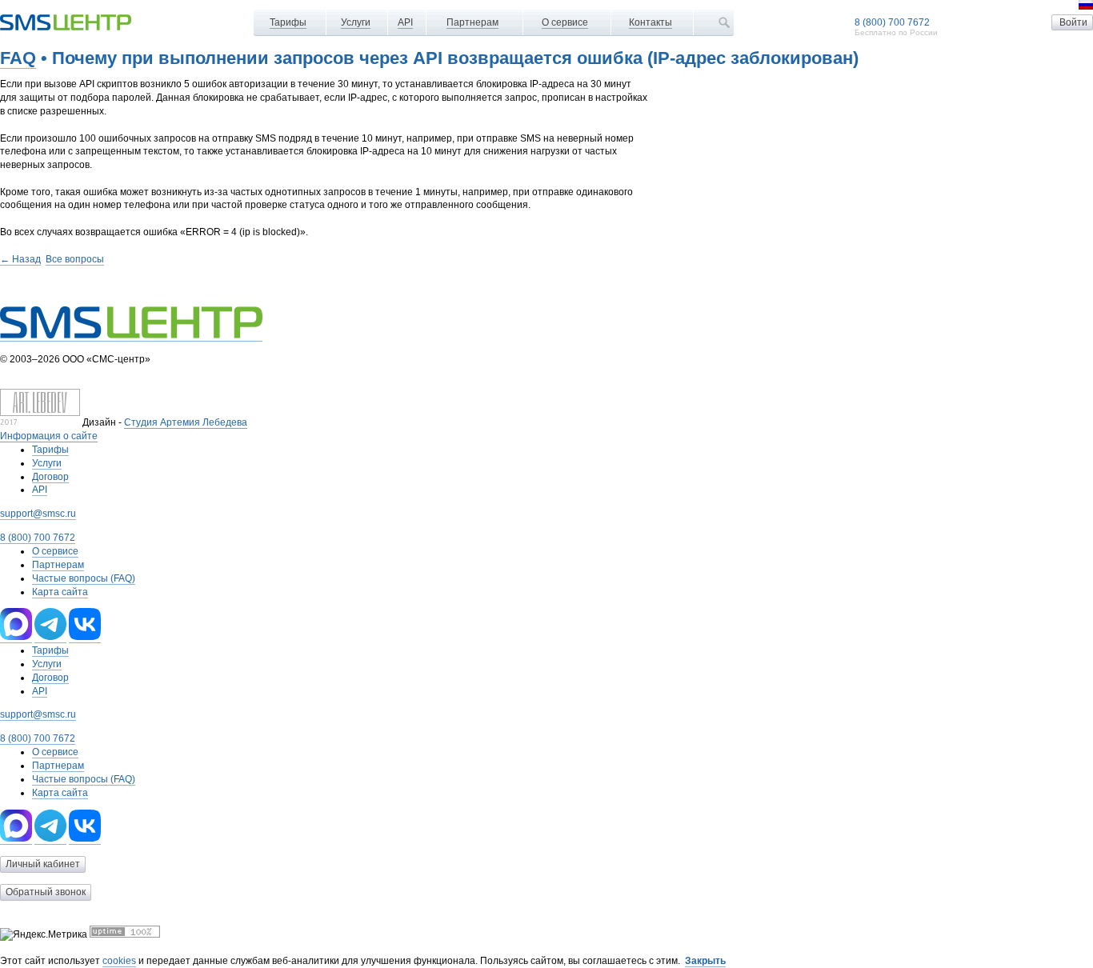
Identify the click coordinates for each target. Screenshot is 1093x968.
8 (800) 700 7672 (892, 22)
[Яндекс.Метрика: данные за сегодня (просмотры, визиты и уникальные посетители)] (43, 935)
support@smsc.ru (38, 513)
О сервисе (565, 22)
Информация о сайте (49, 436)
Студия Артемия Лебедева (185, 422)
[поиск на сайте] (724, 22)
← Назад (20, 259)
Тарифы (288, 22)
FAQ (18, 58)
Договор (50, 476)
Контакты (650, 22)
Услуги (355, 22)
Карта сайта (60, 592)
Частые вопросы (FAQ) (83, 578)
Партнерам (472, 22)
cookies (119, 960)
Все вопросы (75, 259)
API (405, 22)
